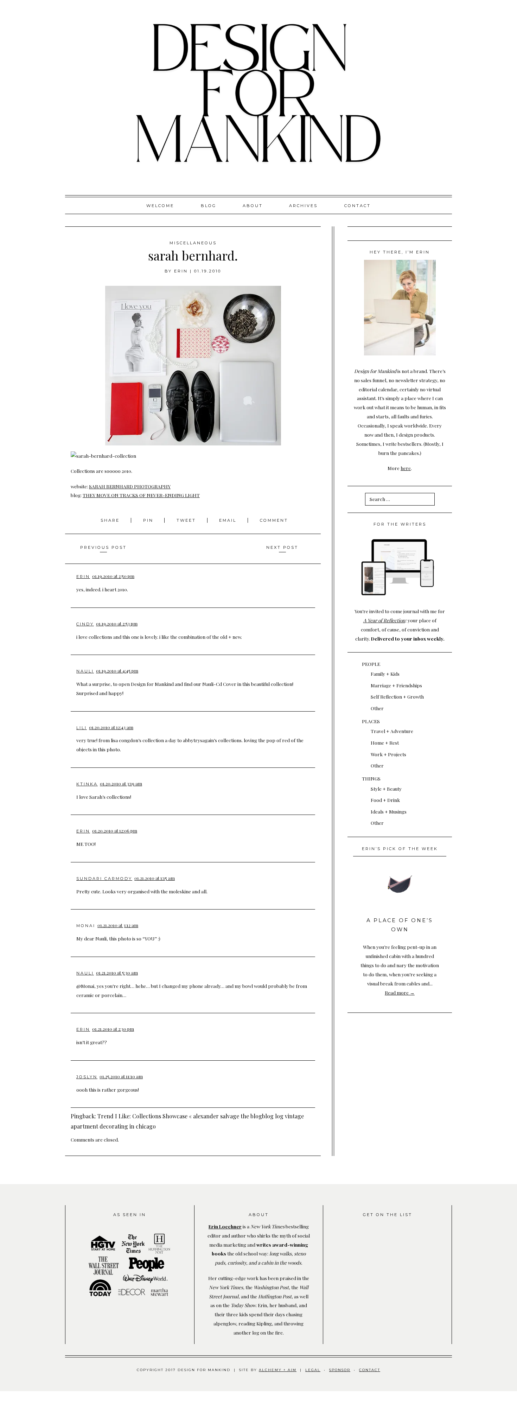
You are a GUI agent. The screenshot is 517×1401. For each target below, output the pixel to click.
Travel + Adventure (392, 731)
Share (111, 520)
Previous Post (103, 547)
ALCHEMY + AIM (277, 1370)
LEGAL (312, 1370)
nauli (85, 671)
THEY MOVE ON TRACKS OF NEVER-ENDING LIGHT (141, 495)
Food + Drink (385, 800)
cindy (85, 624)
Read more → (400, 992)
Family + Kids (385, 673)
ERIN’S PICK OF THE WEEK (400, 848)
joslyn (86, 1076)
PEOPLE (371, 664)
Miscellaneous (193, 242)
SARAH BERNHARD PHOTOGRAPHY (130, 486)
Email (227, 520)
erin (181, 271)
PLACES (371, 721)
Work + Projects (388, 754)
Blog (208, 205)
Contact (357, 205)
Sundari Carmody (104, 878)
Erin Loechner (225, 1226)
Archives (303, 205)
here (406, 468)
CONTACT (369, 1370)
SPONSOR (339, 1370)
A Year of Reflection (384, 620)
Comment (274, 520)
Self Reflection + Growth (397, 696)
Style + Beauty (386, 788)
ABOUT (253, 205)
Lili (81, 727)
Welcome (160, 205)
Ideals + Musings (389, 811)
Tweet (187, 520)
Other (377, 708)
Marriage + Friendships (396, 685)
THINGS (371, 778)
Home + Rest (385, 742)
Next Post (282, 547)
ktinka (87, 784)
